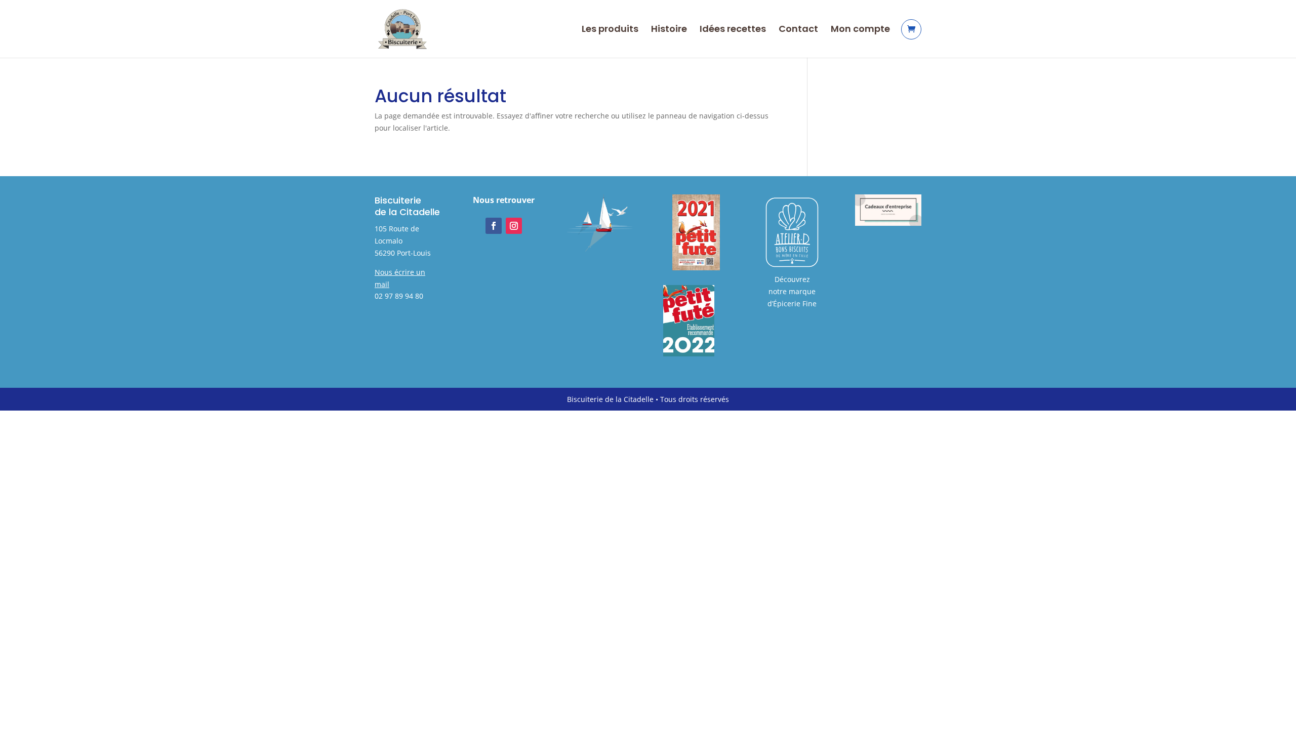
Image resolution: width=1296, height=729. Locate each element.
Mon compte (860, 30)
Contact (798, 30)
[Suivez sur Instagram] (514, 226)
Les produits (610, 30)
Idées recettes (733, 30)
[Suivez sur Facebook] (493, 226)
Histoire (669, 30)
